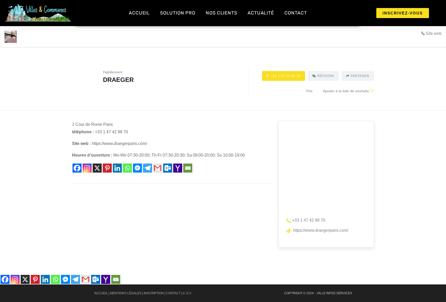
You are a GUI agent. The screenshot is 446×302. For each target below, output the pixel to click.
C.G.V (187, 293)
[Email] (187, 168)
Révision (325, 76)
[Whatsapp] (127, 168)
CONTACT (295, 13)
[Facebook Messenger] (137, 168)
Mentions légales (125, 293)
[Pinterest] (107, 168)
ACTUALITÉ (261, 13)
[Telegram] (147, 168)
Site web (434, 33)
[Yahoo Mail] (177, 168)
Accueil (101, 293)
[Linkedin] (117, 168)
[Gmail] (157, 168)
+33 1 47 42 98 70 (285, 76)
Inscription (154, 293)
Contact (173, 293)
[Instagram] (87, 168)
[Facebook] (77, 168)
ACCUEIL (139, 13)
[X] (97, 168)
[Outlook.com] (167, 168)
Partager (360, 76)
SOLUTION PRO (177, 13)
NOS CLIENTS (221, 13)
